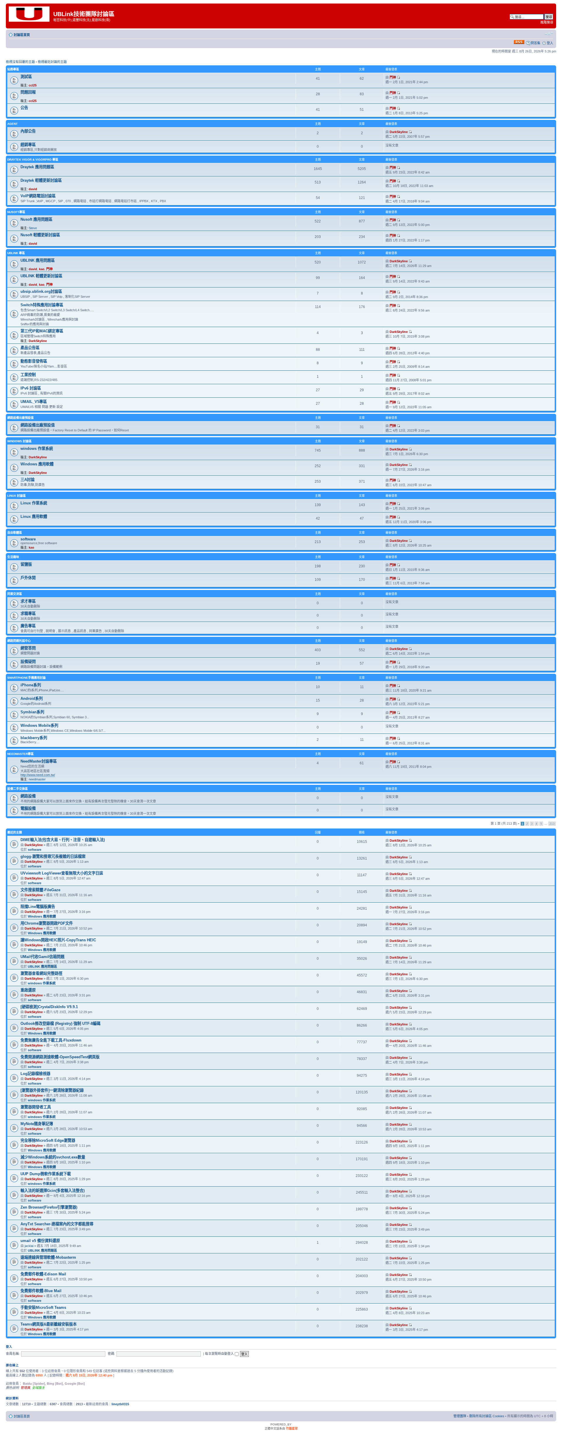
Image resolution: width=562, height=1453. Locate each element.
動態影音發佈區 (33, 361)
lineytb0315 (120, 1404)
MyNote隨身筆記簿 (36, 1124)
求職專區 (28, 613)
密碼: (111, 1353)
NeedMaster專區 (20, 754)
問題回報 (28, 92)
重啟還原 (28, 990)
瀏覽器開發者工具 (35, 1107)
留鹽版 (26, 564)
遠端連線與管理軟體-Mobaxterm (48, 1257)
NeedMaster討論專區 (38, 761)
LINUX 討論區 (16, 495)
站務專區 (13, 69)
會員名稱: (13, 1353)
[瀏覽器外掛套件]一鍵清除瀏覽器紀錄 (52, 1090)
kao (41, 269)
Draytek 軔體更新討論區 (41, 180)
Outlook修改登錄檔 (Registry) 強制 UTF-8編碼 (60, 1023)
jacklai (29, 1246)
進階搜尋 (546, 22)
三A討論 (27, 479)
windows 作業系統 (36, 448)
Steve (33, 228)
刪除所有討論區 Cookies (486, 1416)
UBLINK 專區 (16, 253)
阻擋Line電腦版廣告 (37, 906)
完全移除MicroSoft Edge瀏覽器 (47, 1140)
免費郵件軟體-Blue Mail (40, 1291)
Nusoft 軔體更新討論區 (40, 235)
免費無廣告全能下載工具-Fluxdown (50, 1040)
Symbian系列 (32, 712)
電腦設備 (28, 808)
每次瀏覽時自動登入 (220, 1353)
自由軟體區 (14, 532)
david (33, 189)
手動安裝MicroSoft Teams (43, 1307)
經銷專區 (28, 144)
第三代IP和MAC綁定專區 (41, 331)
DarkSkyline (399, 132)
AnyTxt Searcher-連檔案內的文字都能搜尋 (56, 1224)
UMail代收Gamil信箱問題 (42, 957)
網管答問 (28, 648)
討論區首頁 (22, 35)
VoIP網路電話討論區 (38, 196)
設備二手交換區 (17, 788)
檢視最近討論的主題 (52, 62)
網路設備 (28, 796)
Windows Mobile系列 (39, 725)
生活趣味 (13, 557)
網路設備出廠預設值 (20, 417)
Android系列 (31, 698)
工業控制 (28, 374)
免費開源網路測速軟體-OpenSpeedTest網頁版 (60, 1057)
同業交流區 (14, 594)
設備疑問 (28, 661)
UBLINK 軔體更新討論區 (41, 276)
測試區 (26, 76)
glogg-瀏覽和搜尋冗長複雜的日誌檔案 (52, 856)
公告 (24, 108)
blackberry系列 (33, 738)
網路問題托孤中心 (19, 640)
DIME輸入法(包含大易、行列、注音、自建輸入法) (62, 840)
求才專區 (28, 601)
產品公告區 (30, 348)
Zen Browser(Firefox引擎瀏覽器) (48, 1207)
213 (552, 823)
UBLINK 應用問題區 (37, 260)
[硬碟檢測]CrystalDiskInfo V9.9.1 (49, 1007)
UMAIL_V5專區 (33, 401)
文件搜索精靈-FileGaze (40, 890)
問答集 (535, 43)
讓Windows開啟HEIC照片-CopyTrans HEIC (58, 940)
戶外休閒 (28, 578)
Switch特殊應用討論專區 (41, 305)
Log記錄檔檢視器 (35, 1073)
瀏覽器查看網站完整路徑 (41, 973)
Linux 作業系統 (33, 503)
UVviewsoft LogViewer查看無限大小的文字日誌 (61, 873)
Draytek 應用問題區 (37, 167)
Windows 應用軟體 (37, 464)
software (28, 539)
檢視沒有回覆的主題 (20, 62)
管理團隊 (459, 1416)
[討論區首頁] (30, 13)
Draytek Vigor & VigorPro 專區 (32, 159)
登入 (550, 43)
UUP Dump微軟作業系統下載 (45, 1174)
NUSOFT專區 (16, 212)
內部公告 (28, 131)
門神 (393, 77)
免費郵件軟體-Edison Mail (43, 1274)
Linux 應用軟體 (33, 516)
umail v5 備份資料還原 (40, 1240)
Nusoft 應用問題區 (36, 219)
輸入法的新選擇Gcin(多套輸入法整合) (52, 1190)
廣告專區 (28, 626)
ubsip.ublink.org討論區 (41, 291)
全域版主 (38, 1387)
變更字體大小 (549, 33)
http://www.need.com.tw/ (37, 775)
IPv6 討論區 (30, 388)
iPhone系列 (30, 685)
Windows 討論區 (19, 441)
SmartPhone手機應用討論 (26, 677)
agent (12, 123)
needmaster (37, 779)
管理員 (25, 1387)
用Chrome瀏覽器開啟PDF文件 (46, 923)
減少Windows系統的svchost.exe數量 (52, 1157)
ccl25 (33, 85)
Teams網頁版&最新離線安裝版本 (48, 1324)
